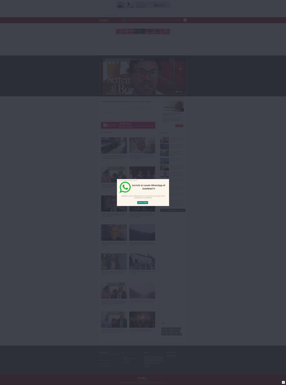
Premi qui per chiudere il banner (128, 180)
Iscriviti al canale (142, 202)
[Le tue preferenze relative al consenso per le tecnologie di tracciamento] (283, 382)
